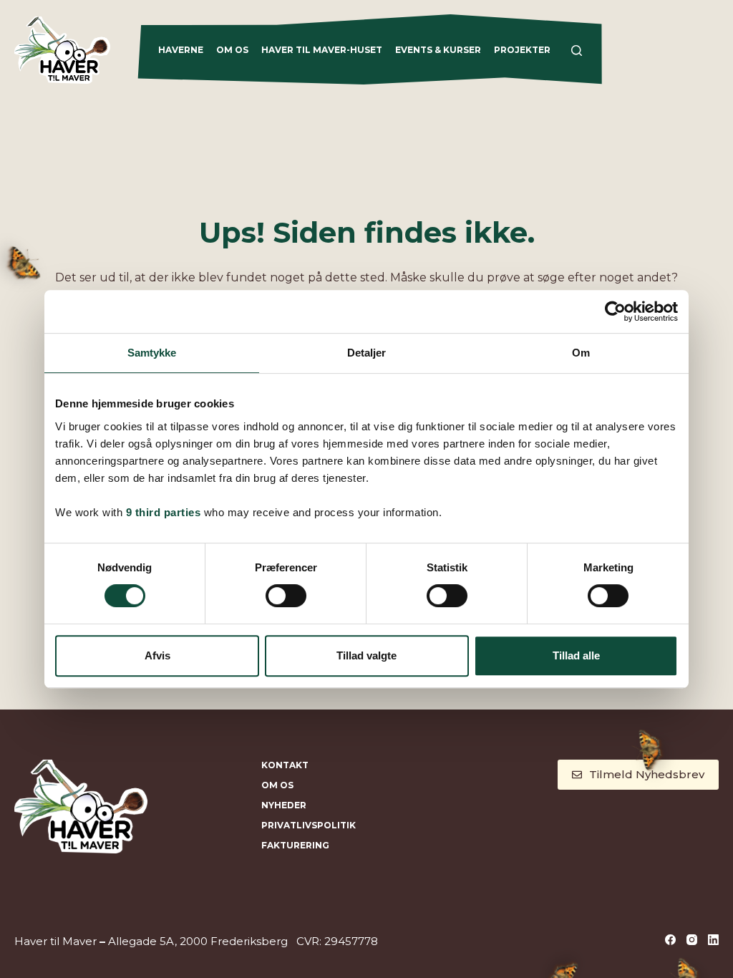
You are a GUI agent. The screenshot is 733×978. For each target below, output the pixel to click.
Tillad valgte (366, 655)
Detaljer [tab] (367, 353)
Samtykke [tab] (152, 353)
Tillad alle (576, 655)
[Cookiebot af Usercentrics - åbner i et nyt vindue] (615, 311)
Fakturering (295, 845)
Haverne (180, 49)
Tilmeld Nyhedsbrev (646, 774)
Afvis (157, 655)
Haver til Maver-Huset (321, 49)
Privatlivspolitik (308, 825)
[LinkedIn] (713, 939)
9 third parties (163, 512)
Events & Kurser (438, 49)
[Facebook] (670, 939)
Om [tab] (581, 353)
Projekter (522, 49)
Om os (232, 49)
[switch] (286, 595)
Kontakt (285, 765)
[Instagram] (691, 939)
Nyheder (283, 805)
